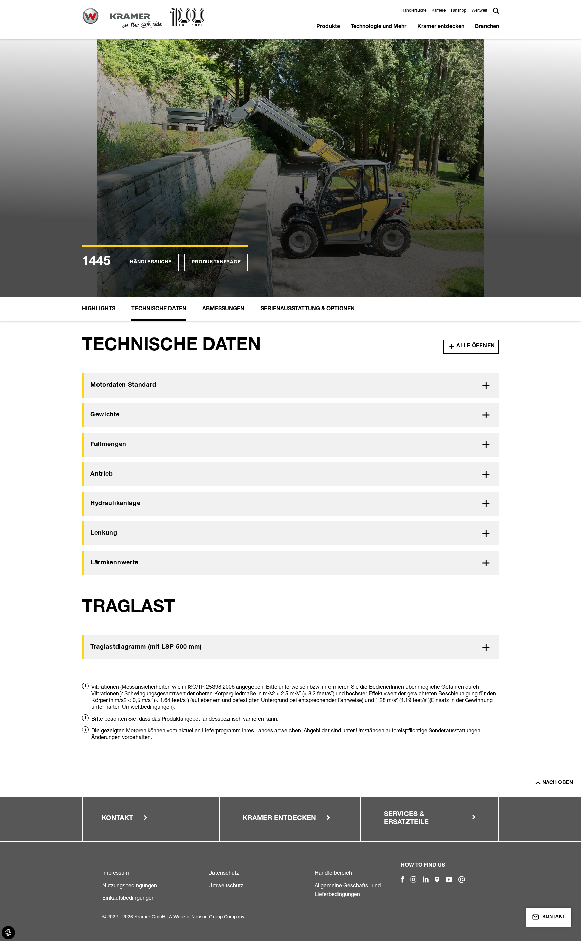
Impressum (115, 872)
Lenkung (103, 533)
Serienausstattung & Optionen (308, 309)
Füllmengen (108, 445)
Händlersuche (413, 10)
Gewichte (105, 415)
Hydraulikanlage (115, 504)
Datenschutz (223, 872)
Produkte (328, 27)
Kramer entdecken (440, 27)
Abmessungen (223, 309)
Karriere (439, 10)
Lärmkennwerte (114, 563)
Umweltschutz (225, 885)
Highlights (98, 309)
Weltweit (479, 10)
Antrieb (101, 474)
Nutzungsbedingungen (129, 885)
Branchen (487, 27)
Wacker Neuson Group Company (208, 916)
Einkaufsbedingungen (128, 897)
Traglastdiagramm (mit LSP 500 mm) (146, 647)
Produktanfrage (216, 262)
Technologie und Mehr (378, 27)
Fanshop (458, 10)
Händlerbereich (333, 872)
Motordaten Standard (123, 385)
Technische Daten (158, 309)
